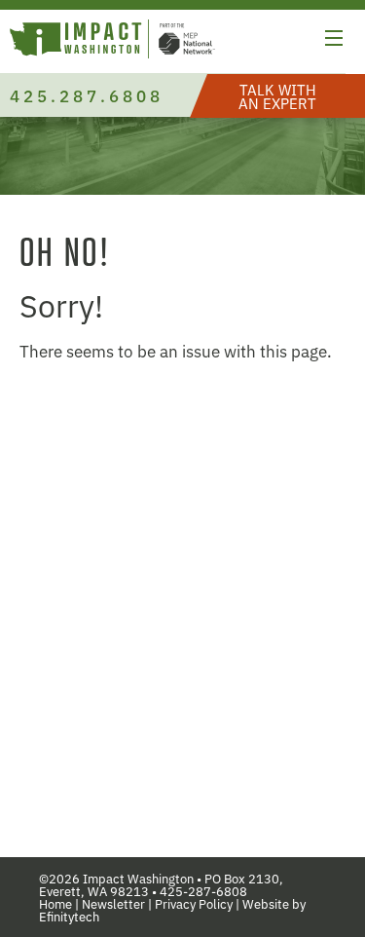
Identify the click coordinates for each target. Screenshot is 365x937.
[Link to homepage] (112, 41)
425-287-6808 (203, 890)
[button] (333, 41)
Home (55, 903)
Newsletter (113, 903)
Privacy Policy (194, 903)
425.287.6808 (87, 95)
